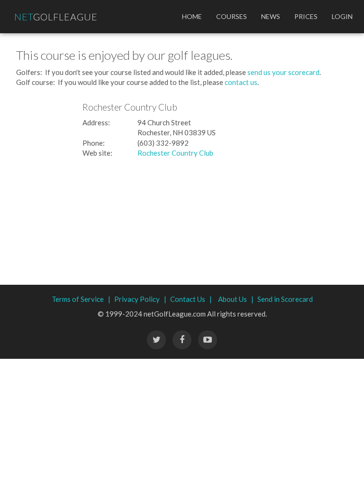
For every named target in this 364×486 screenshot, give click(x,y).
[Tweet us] (156, 340)
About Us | (236, 299)
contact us (241, 82)
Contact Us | (191, 299)
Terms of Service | (81, 299)
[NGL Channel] (207, 340)
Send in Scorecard (285, 299)
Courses (231, 16)
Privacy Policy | (140, 299)
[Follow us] (182, 340)
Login (342, 16)
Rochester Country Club (175, 153)
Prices (306, 16)
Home (192, 16)
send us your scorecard (283, 72)
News (270, 16)
